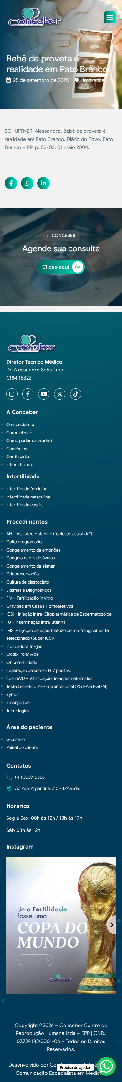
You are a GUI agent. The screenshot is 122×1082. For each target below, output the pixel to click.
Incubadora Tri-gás (24, 646)
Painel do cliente (22, 747)
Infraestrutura (19, 464)
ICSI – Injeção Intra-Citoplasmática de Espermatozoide (59, 614)
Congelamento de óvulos (30, 558)
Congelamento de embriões (33, 550)
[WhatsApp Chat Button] (106, 1066)
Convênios (16, 448)
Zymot (12, 694)
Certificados (18, 456)
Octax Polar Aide (22, 654)
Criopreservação (22, 574)
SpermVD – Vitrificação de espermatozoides (49, 678)
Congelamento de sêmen (31, 566)
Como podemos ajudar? (29, 440)
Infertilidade (23, 476)
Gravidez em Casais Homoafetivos (39, 606)
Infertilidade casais (24, 505)
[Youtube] (43, 394)
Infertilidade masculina (28, 497)
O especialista (20, 424)
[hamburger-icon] (110, 17)
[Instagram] (12, 394)
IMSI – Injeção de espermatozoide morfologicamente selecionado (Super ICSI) (57, 634)
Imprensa (93, 80)
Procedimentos (27, 521)
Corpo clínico (19, 432)
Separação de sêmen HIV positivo (38, 670)
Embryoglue (18, 702)
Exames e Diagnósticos (29, 590)
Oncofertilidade (21, 662)
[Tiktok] (75, 394)
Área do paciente (29, 727)
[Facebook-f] (27, 394)
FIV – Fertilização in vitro (29, 598)
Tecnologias (17, 710)
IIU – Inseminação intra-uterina (35, 622)
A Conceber (22, 412)
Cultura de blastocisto (27, 582)
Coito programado (24, 542)
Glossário (15, 739)
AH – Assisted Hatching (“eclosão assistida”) (49, 533)
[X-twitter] (59, 394)
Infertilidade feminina (26, 489)
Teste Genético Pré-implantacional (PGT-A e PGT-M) (57, 686)
